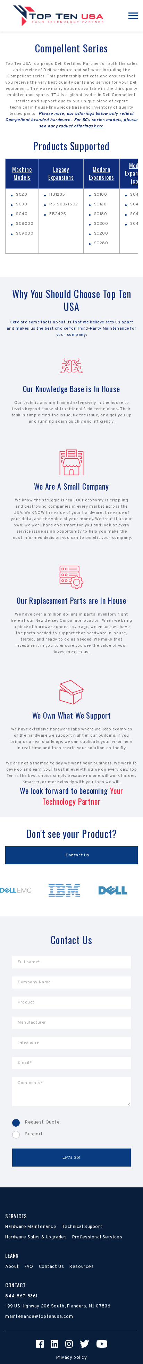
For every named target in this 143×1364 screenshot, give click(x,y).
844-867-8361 (21, 1296)
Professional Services (97, 1237)
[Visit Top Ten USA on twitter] (85, 1344)
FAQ (29, 1267)
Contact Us (51, 1267)
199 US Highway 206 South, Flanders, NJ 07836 (57, 1306)
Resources (81, 1267)
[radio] (71, 1122)
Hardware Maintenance (30, 1227)
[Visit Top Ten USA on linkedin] (54, 1344)
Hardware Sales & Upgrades (36, 1237)
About (12, 1267)
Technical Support (82, 1227)
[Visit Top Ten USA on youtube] (101, 1344)
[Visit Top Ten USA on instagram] (69, 1344)
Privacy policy (71, 1358)
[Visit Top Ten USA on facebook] (40, 1344)
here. (99, 126)
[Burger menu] (133, 15)
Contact (15, 1285)
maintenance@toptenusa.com (39, 1317)
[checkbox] (71, 1128)
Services (16, 1216)
